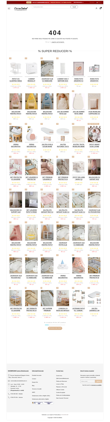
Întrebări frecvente (36, 375)
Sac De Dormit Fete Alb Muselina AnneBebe (63, 115)
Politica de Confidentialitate (63, 395)
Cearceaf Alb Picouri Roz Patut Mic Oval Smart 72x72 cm (15, 279)
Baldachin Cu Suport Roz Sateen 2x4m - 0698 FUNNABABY (94, 180)
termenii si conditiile (96, 385)
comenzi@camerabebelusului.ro (19, 380)
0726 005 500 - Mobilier (17, 393)
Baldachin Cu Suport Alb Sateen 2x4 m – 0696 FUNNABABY (15, 213)
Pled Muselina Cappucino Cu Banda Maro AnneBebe (94, 115)
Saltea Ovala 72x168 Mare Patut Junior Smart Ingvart (47, 147)
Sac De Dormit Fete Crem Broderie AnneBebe (79, 115)
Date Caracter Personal (62, 398)
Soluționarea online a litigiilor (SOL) (41, 395)
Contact (34, 378)
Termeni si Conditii (36, 389)
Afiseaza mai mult (55, 328)
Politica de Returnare (61, 381)
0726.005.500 (64, 414)
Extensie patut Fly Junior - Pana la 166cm (79, 310)
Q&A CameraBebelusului (62, 378)
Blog (33, 385)
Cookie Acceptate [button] (60, 392)
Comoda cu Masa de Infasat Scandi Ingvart (62, 310)
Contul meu (59, 375)
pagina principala (58, 42)
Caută (74, 7)
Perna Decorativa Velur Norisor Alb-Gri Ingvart (15, 147)
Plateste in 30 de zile (61, 386)
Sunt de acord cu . (92, 385)
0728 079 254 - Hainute (17, 397)
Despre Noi (35, 382)
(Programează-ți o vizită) (17, 390)
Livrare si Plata (60, 384)
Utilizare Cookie (60, 389)
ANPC (33, 392)
